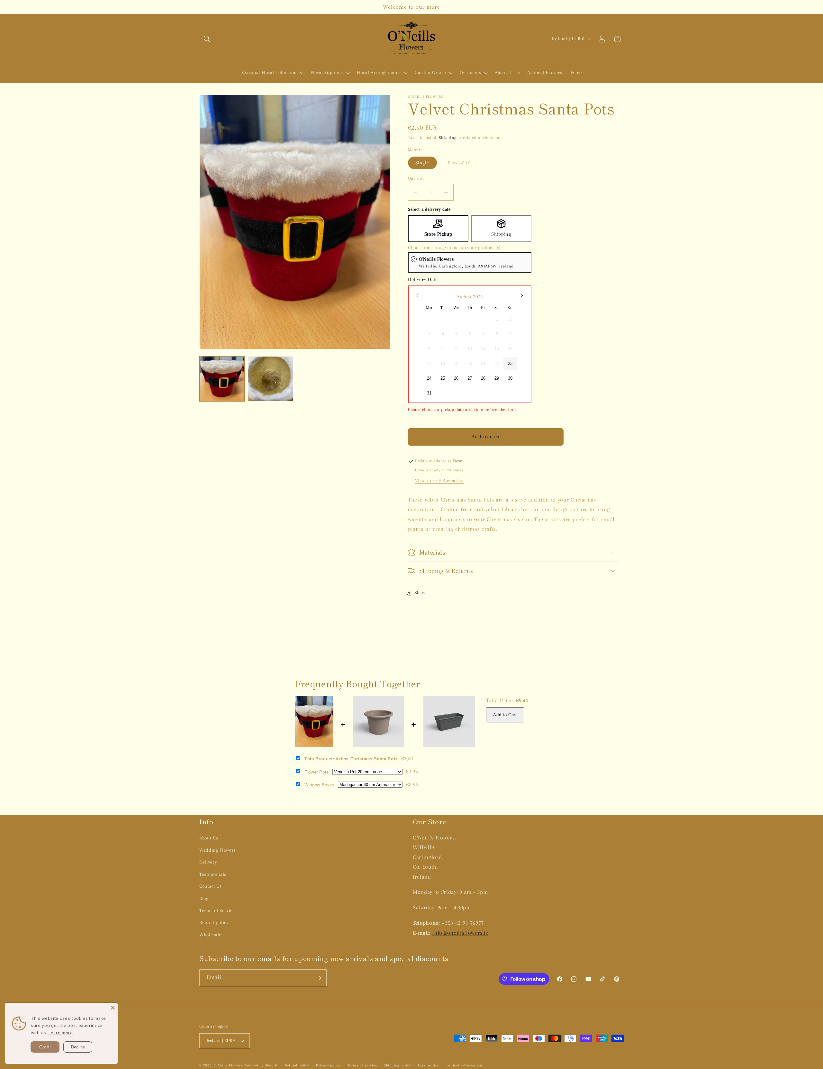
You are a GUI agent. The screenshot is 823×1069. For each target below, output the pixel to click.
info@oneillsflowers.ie (460, 932)
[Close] (113, 1007)
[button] (207, 39)
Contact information (464, 1065)
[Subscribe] (318, 978)
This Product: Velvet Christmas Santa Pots (351, 758)
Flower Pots (316, 772)
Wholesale (210, 934)
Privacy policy (328, 1065)
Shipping (447, 137)
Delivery (208, 862)
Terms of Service (217, 910)
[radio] (469, 262)
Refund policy (214, 922)
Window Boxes (319, 785)
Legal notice (428, 1065)
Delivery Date (423, 279)
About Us (208, 837)
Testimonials (212, 874)
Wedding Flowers (217, 850)
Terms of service (362, 1065)
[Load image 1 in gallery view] (221, 378)
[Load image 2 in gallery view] (270, 378)
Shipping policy (397, 1065)
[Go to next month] (521, 295)
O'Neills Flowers (228, 1065)
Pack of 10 (463, 164)
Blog (204, 898)
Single (422, 163)
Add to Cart (505, 714)
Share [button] (420, 593)
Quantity (416, 178)
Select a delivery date (429, 209)
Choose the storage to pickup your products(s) (454, 247)
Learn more (61, 1033)
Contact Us (210, 886)
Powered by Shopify (261, 1065)
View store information (439, 481)
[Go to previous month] (418, 295)
